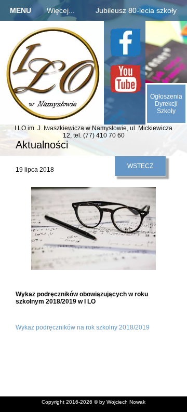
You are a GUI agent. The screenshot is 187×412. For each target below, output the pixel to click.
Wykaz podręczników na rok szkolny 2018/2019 (83, 327)
